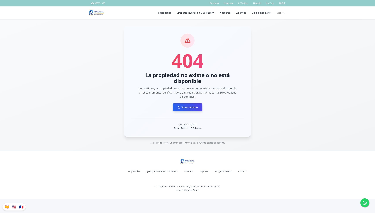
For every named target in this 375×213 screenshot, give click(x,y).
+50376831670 (98, 3)
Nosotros (225, 12)
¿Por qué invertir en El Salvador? (195, 12)
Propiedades (164, 12)
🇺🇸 (14, 206)
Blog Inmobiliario (261, 12)
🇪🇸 (7, 206)
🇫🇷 (21, 206)
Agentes (241, 12)
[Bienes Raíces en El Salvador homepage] (96, 12)
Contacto (242, 171)
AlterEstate (193, 190)
